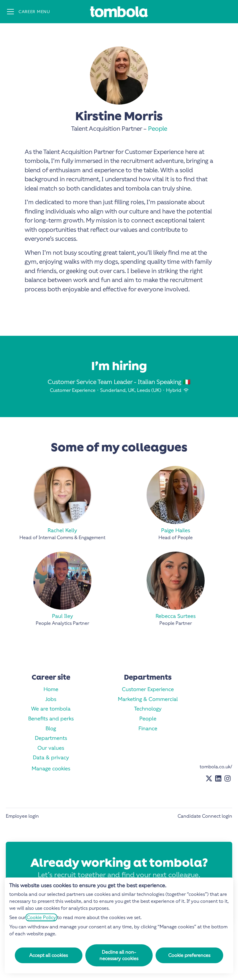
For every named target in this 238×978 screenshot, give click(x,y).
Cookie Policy (41, 917)
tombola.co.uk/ (216, 766)
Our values (50, 748)
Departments (51, 738)
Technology (148, 709)
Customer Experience (148, 689)
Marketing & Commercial (148, 699)
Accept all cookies (48, 955)
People (157, 128)
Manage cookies (51, 768)
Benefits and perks (51, 718)
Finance (147, 728)
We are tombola (51, 709)
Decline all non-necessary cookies (119, 955)
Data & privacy (51, 757)
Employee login (22, 816)
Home (51, 689)
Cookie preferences (189, 955)
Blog (51, 728)
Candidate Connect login (205, 816)
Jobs (50, 699)
